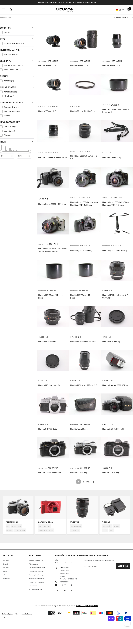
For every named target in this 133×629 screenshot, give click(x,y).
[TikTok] (71, 590)
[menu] (3, 9)
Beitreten (123, 566)
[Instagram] (64, 590)
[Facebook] (57, 590)
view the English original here (87, 606)
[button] (120, 10)
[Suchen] (10, 9)
